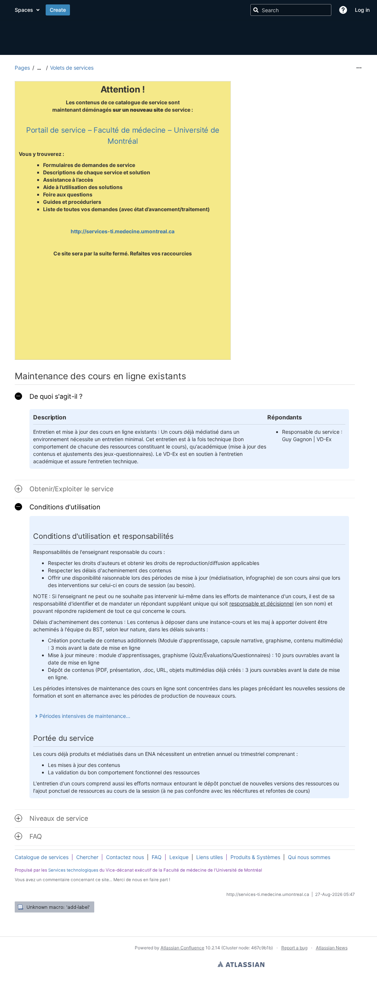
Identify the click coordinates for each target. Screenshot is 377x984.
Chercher (87, 857)
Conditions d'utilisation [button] (65, 507)
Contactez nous (125, 857)
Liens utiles (209, 857)
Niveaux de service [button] (58, 818)
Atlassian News (332, 947)
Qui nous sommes (309, 857)
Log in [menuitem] (362, 10)
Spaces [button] (182, 10)
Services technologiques (73, 870)
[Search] (256, 10)
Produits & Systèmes (255, 857)
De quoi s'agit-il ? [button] (55, 396)
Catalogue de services (41, 857)
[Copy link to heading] (188, 377)
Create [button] (216, 10)
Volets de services (72, 67)
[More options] (359, 67)
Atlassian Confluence (182, 947)
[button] (343, 10)
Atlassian (241, 964)
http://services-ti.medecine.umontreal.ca (123, 231)
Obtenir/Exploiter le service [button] (71, 489)
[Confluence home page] (86, 10)
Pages (22, 67)
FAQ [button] (35, 836)
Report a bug (294, 947)
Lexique (178, 857)
